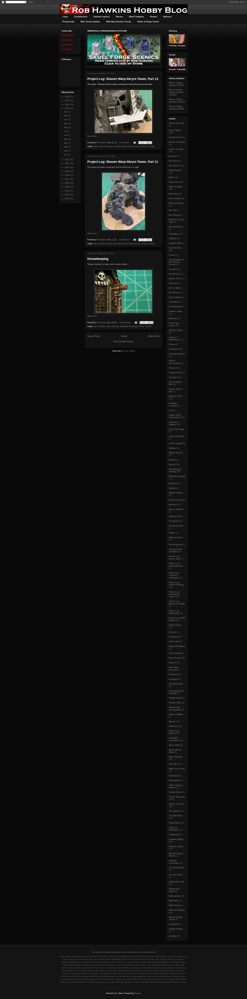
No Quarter (174, 521)
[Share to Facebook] (148, 142)
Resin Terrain (175, 658)
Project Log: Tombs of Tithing (176, 583)
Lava (171, 410)
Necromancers (113, 326)
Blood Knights (175, 198)
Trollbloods (174, 834)
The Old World (175, 815)
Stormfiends (174, 780)
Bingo (171, 177)
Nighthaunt (174, 516)
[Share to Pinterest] (150, 142)
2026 (67, 96)
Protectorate (68, 21)
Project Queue (175, 625)
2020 (67, 167)
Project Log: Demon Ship (174, 557)
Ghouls (172, 344)
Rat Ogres (173, 637)
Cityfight (172, 238)
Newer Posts (93, 336)
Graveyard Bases (177, 354)
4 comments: (125, 142)
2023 (67, 108)
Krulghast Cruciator (173, 404)
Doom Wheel (175, 297)
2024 (67, 104)
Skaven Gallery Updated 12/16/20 (177, 100)
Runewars (173, 674)
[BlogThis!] (142, 142)
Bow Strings (174, 215)
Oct (66, 119)
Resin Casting (175, 653)
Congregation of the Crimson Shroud (176, 262)
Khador (153, 16)
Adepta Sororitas (176, 123)
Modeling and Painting (175, 470)
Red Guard (174, 641)
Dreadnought (175, 306)
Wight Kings (174, 905)
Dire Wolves (174, 292)
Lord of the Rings (176, 429)
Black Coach (174, 182)
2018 (67, 175)
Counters (173, 269)
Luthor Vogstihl (175, 443)
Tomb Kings (174, 823)
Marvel (172, 464)
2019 (67, 171)
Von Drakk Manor (177, 867)
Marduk (172, 460)
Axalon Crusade (176, 149)
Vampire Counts (176, 846)
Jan (66, 154)
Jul (65, 131)
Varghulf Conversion (174, 861)
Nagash (172, 488)
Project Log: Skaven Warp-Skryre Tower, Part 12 (122, 79)
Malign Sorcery (175, 452)
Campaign (173, 234)
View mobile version (123, 341)
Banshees (173, 161)
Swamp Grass (175, 792)
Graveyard (173, 349)
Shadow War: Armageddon (175, 708)
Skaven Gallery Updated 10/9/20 (176, 107)
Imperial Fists (175, 372)
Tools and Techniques (174, 828)
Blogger (138, 993)
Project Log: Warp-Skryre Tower (120, 146)
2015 (67, 187)
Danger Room (175, 278)
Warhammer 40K (176, 882)
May (66, 139)
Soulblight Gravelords (129, 326)
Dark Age (173, 283)
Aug (66, 127)
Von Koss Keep (176, 875)
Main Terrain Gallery (90, 21)
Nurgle (172, 533)
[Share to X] (145, 142)
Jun (66, 135)
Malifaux (172, 448)
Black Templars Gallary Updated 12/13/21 (176, 92)
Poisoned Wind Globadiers (175, 550)
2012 (67, 198)
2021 (67, 163)
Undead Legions (101, 16)
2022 (67, 159)
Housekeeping (97, 259)
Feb (66, 151)
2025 (67, 100)
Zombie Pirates (176, 929)
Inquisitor (173, 377)
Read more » (92, 136)
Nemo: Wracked (176, 509)
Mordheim (173, 483)
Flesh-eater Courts (174, 324)
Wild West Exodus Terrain (118, 21)
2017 (67, 179)
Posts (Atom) (129, 351)
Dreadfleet (173, 302)
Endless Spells (175, 311)
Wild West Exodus (177, 910)
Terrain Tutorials (148, 146)
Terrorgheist (174, 811)
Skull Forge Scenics (174, 732)
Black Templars (136, 16)
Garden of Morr (176, 330)
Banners (172, 156)
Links (65, 16)
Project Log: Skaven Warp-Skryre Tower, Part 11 (122, 161)
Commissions (80, 16)
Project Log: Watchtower (174, 612)
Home (124, 336)
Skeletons (173, 726)
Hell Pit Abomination (174, 362)
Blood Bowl (174, 194)
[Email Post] (135, 142)
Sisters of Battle (176, 714)
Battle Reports (175, 170)
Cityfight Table (175, 243)
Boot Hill (172, 210)
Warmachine (174, 896)
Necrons (167, 16)
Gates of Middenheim (174, 338)
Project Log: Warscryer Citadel (177, 602)
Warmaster (174, 900)
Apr (66, 143)
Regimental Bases (177, 646)
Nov (66, 115)
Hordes (172, 368)
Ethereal (172, 318)
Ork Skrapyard (175, 544)
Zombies (173, 936)
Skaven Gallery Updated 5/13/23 (176, 84)
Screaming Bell (175, 684)
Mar (66, 147)
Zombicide (173, 924)
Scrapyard (173, 679)
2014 (67, 191)
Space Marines (175, 757)
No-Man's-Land (176, 526)
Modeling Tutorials (177, 476)
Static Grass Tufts (177, 768)
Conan (172, 255)
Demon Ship (174, 288)
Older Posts (154, 336)
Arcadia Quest (175, 137)
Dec (66, 112)
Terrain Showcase (177, 797)
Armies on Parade (177, 142)
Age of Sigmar (99, 146)
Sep (66, 123)
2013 (67, 195)
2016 (67, 183)
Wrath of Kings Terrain (148, 21)
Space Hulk (174, 745)
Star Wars (173, 764)
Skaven (119, 16)
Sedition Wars (175, 702)
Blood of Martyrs (176, 203)
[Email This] (139, 142)
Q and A (172, 632)
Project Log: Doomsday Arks (176, 564)
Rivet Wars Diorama (174, 668)
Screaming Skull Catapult (176, 692)
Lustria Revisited (176, 436)
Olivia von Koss (176, 537)
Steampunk (174, 775)
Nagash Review (176, 492)
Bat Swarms (174, 165)
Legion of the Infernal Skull (175, 416)
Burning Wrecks (176, 227)
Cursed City (174, 274)
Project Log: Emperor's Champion (174, 575)
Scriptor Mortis (175, 698)
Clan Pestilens (175, 248)
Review (172, 662)
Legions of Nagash (173, 423)
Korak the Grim (176, 396)
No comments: (125, 322)
